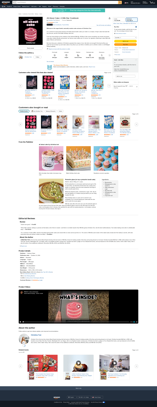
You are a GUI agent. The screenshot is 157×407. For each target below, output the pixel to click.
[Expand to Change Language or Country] (76, 397)
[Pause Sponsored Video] (55, 366)
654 (65, 133)
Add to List (119, 76)
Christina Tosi (51, 20)
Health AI (9, 6)
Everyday (62, 6)
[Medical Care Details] (29, 6)
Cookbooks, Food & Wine (28, 14)
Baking (36, 14)
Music (49, 6)
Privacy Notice (66, 402)
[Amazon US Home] (57, 398)
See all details (50, 61)
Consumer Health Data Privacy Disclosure (80, 402)
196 (112, 134)
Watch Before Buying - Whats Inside (33, 293)
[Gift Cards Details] (37, 6)
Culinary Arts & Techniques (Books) (35, 277)
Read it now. (92, 66)
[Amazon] (6, 2)
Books (20, 14)
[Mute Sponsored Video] (55, 369)
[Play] (20, 322)
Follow (37, 57)
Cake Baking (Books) (29, 275)
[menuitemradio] (134, 322)
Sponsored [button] (21, 352)
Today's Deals (17, 6)
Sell (40, 6)
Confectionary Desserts (30, 273)
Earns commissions (33, 291)
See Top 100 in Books (46, 272)
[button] (3, 6)
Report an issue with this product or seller (59, 49)
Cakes (40, 14)
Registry (44, 6)
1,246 (96, 134)
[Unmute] (137, 322)
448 (33, 133)
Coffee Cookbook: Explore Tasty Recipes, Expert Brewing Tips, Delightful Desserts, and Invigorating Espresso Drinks (82, 374)
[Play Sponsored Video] (78, 363)
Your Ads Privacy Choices (96, 402)
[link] (32, 91)
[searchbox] (67, 2)
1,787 (80, 134)
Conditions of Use (58, 402)
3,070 (49, 133)
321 (128, 134)
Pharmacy (55, 6)
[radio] (119, 20)
